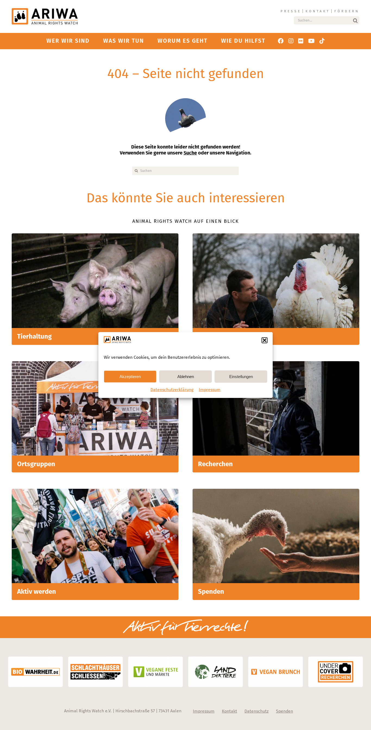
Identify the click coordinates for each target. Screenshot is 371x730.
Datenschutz (256, 711)
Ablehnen (185, 376)
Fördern (346, 11)
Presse (291, 11)
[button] (264, 340)
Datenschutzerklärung (171, 389)
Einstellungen (241, 376)
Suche (190, 153)
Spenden (284, 711)
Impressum (210, 389)
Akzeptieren (130, 376)
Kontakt (318, 11)
